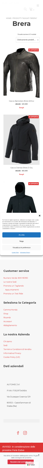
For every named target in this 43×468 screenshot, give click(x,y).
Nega (21, 241)
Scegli (21, 107)
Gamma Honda (10, 310)
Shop (5, 314)
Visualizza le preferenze (22, 247)
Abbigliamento (10, 325)
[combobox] (28, 39)
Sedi (5, 345)
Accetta (21, 235)
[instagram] (25, 433)
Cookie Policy (15, 252)
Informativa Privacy (25, 252)
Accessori (7, 321)
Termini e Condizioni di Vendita (17, 349)
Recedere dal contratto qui (20, 462)
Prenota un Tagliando (13, 286)
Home (8, 18)
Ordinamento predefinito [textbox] (27, 40)
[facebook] (18, 433)
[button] (39, 215)
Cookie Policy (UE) (11, 357)
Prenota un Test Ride (13, 294)
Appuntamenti (12, 290)
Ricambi (7, 317)
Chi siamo (7, 341)
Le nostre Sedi (9, 282)
